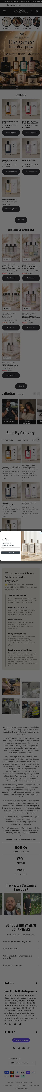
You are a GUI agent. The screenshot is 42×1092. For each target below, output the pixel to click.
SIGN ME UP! (10, 552)
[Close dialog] (40, 533)
